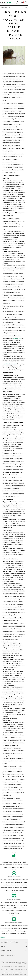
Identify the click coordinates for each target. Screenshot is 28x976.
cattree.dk (12, 969)
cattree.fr (2, 969)
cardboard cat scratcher (10, 364)
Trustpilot (2, 937)
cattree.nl (22, 972)
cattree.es (6, 972)
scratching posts (17, 338)
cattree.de (11, 974)
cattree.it (23, 969)
